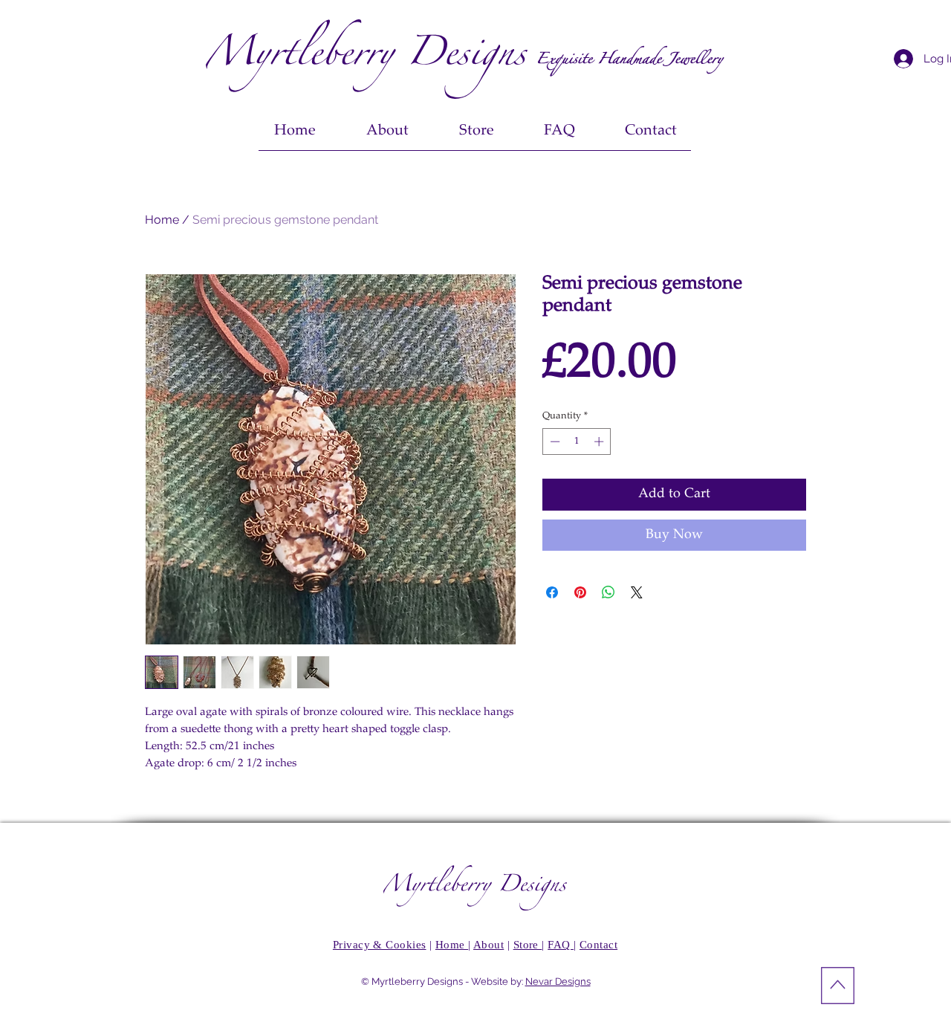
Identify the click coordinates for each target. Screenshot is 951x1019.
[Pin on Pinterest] (580, 592)
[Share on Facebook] (552, 592)
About (488, 945)
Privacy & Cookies (379, 945)
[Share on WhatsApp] (608, 592)
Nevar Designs (558, 981)
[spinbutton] (576, 441)
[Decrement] (553, 441)
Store (527, 945)
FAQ (561, 945)
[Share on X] (637, 592)
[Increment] (600, 441)
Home (162, 220)
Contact (598, 945)
